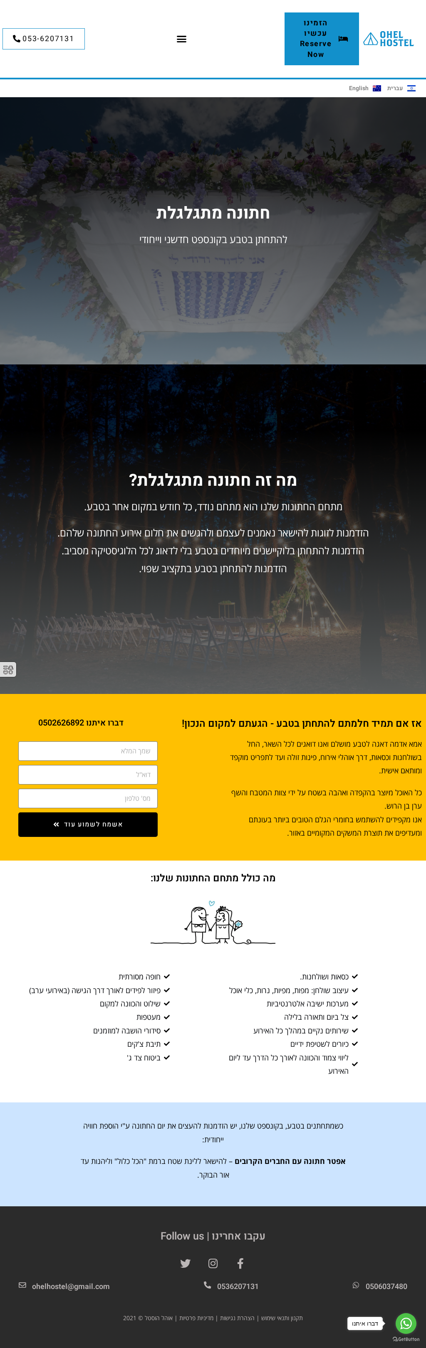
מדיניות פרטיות (196, 1318)
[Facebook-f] (240, 1263)
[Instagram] (213, 1263)
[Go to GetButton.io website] (406, 1339)
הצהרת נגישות (237, 1318)
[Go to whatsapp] (406, 1323)
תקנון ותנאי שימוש (282, 1318)
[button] (181, 39)
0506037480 (386, 1286)
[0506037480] (355, 1285)
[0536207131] (207, 1285)
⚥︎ (8, 670)
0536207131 (238, 1286)
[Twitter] (186, 1263)
